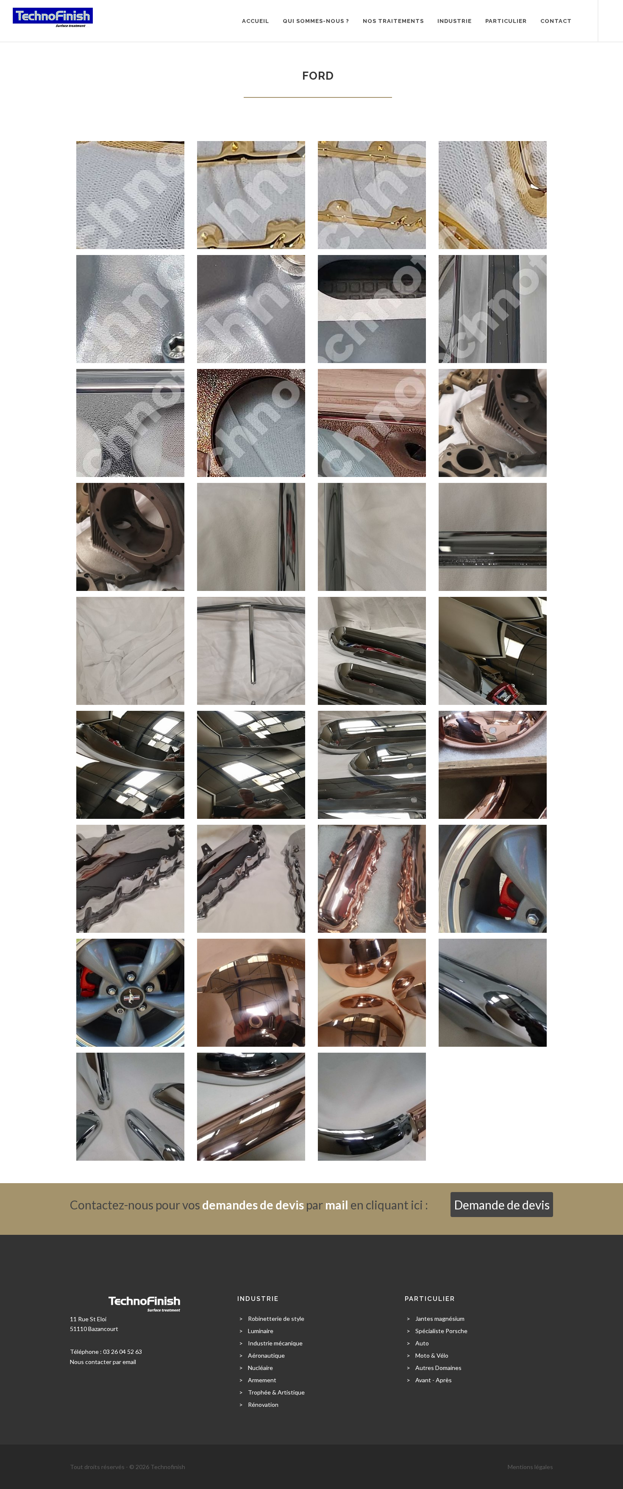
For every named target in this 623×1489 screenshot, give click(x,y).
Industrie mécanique (275, 1343)
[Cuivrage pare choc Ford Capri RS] (493, 764)
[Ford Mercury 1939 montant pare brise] (251, 536)
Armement (262, 1380)
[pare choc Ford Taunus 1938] (251, 1105)
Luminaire (260, 1330)
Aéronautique (266, 1355)
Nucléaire (260, 1367)
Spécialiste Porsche (441, 1330)
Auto (422, 1343)
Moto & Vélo (431, 1355)
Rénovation (263, 1404)
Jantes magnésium (439, 1318)
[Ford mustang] (493, 878)
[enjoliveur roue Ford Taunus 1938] (251, 991)
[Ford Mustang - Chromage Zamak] (493, 308)
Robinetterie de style (276, 1318)
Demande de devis (502, 1205)
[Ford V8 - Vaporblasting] (130, 308)
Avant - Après (433, 1380)
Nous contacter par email (103, 1361)
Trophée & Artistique (276, 1392)
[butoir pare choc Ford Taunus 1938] (493, 991)
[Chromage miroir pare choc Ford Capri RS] (372, 650)
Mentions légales (530, 1466)
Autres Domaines (438, 1367)
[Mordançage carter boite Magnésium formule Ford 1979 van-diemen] (493, 422)
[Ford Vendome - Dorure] (130, 194)
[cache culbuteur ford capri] (130, 878)
